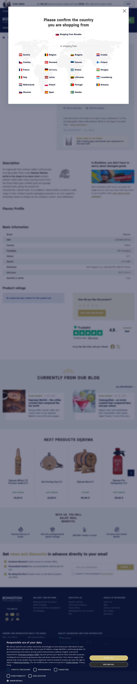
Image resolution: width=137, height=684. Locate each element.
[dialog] (68, 661)
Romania (105, 85)
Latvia (52, 77)
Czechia (27, 62)
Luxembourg (106, 77)
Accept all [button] (109, 658)
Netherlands (28, 85)
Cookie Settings (72, 662)
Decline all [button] (108, 664)
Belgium (52, 55)
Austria (26, 55)
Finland (104, 62)
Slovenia (27, 92)
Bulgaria (78, 55)
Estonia (78, 62)
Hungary (104, 70)
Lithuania (79, 77)
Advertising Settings (21, 662)
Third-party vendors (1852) (28, 654)
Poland (52, 85)
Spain (51, 92)
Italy (25, 77)
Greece (78, 70)
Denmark (53, 62)
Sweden (78, 92)
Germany (53, 70)
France (26, 70)
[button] (46, 680)
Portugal (79, 85)
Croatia (104, 55)
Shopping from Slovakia (70, 34)
